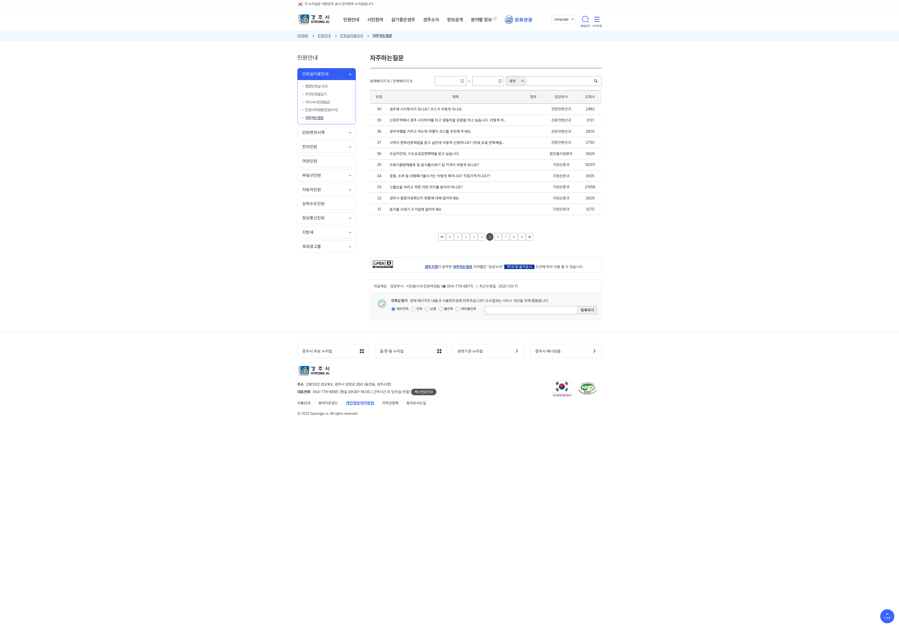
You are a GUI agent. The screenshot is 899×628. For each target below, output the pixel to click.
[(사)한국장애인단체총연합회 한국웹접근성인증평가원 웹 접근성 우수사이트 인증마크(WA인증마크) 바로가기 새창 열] (587, 388)
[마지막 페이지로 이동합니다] (529, 237)
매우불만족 (468, 309)
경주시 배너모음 (548, 351)
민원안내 (324, 35)
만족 (419, 309)
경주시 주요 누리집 (317, 351)
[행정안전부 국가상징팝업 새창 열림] (562, 388)
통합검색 (585, 19)
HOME (302, 35)
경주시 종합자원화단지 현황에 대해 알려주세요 (425, 198)
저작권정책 (390, 403)
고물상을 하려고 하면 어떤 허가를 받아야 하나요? (427, 187)
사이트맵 (597, 19)
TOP (887, 618)
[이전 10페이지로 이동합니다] (449, 237)
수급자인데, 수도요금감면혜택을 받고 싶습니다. (426, 153)
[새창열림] (383, 264)
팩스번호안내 (424, 392)
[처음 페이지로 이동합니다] (442, 237)
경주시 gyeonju (313, 19)
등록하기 (587, 310)
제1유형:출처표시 (519, 267)
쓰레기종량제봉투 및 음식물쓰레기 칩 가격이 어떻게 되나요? (435, 165)
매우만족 (403, 309)
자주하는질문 (382, 35)
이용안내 (303, 403)
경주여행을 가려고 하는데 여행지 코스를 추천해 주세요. (431, 131)
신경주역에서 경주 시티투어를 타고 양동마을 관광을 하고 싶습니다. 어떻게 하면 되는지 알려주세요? (448, 120)
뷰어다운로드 (328, 403)
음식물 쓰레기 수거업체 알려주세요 (416, 209)
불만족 (448, 309)
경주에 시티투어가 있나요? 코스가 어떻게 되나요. (427, 109)
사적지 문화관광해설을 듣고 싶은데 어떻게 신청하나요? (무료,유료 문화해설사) (448, 142)
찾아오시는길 (416, 403)
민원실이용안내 (351, 35)
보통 (433, 309)
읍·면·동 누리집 (392, 351)
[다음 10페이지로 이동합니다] (521, 237)
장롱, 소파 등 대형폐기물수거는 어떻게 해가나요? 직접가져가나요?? (441, 176)
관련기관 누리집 (470, 351)
